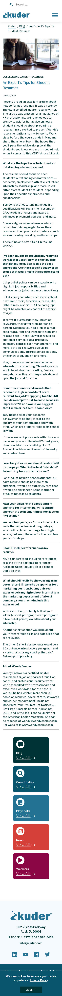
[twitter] (47, 956)
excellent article (37, 101)
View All (23, 757)
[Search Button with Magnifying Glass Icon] (10, 4)
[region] (31, 983)
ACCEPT (31, 990)
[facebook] (36, 956)
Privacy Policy (39, 980)
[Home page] (17, 14)
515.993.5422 (44, 937)
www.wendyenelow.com (37, 724)
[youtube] (25, 956)
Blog (22, 26)
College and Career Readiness (23, 76)
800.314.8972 (21, 937)
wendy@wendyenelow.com (39, 721)
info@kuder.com (31, 943)
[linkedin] (14, 956)
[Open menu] (55, 15)
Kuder (12, 26)
